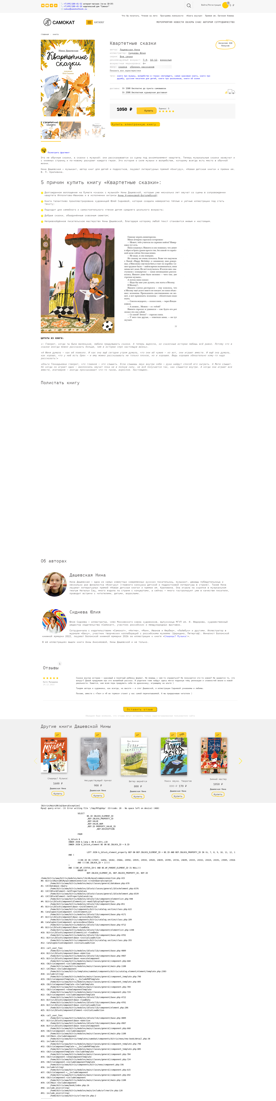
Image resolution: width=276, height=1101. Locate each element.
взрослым (166, 59)
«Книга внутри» (194, 15)
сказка (122, 66)
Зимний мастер (218, 779)
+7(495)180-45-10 (73, 6)
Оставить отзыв (140, 709)
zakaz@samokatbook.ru (75, 9)
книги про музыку (126, 76)
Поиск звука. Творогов (178, 781)
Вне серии (126, 56)
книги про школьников (169, 78)
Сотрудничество (224, 22)
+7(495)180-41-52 (73, 3)
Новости (179, 22)
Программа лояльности (171, 15)
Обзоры (189, 22)
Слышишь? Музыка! (175, 636)
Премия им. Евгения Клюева (219, 15)
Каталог (99, 22)
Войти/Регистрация (211, 5)
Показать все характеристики (125, 70)
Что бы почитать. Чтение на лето (139, 15)
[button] (241, 761)
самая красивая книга (186, 76)
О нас (198, 22)
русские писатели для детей (141, 78)
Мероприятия (164, 22)
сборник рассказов (142, 66)
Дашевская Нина (130, 49)
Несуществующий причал (98, 780)
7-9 (145, 59)
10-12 (153, 59)
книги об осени (192, 78)
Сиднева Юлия (137, 53)
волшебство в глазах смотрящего (155, 76)
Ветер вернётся (138, 781)
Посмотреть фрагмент (58, 152)
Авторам (208, 22)
